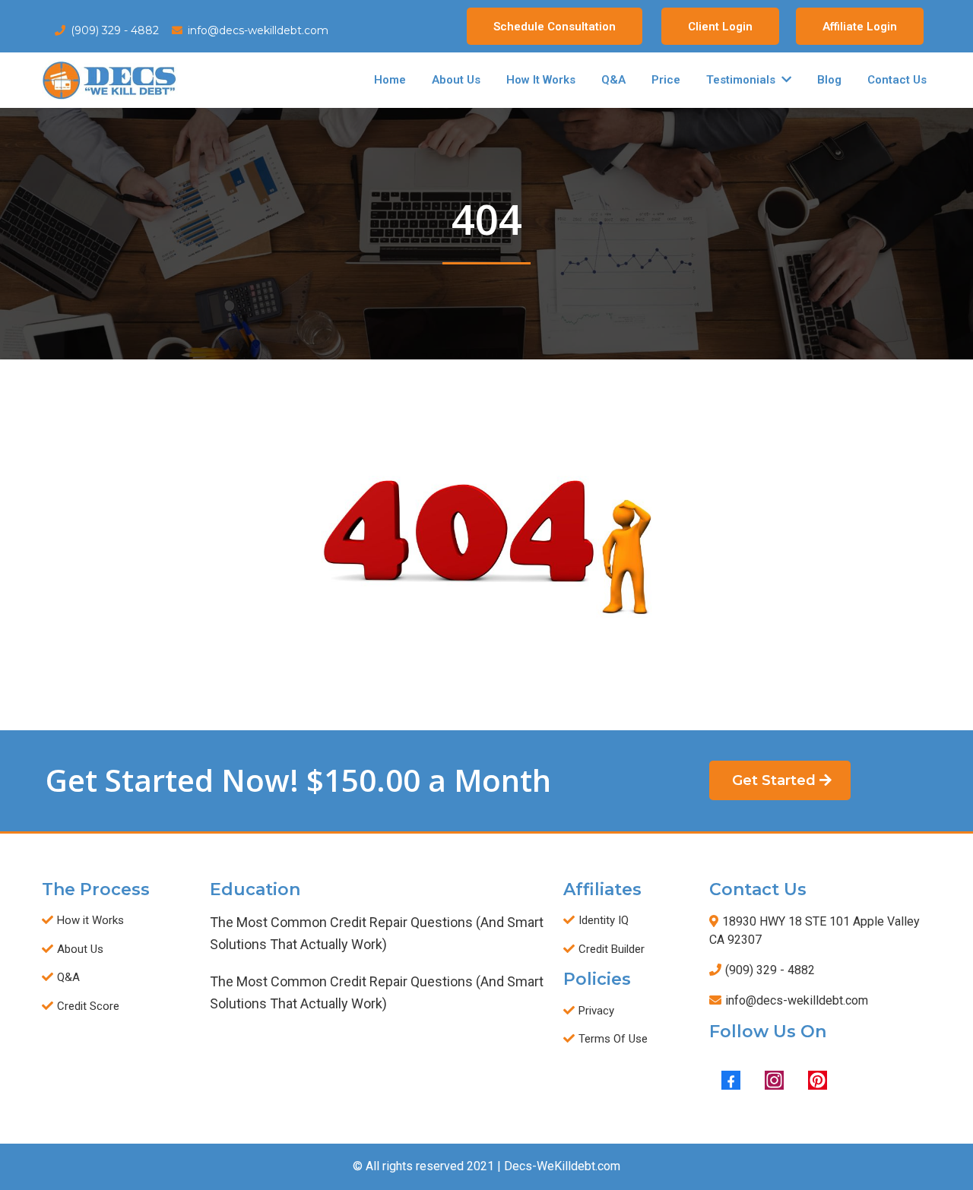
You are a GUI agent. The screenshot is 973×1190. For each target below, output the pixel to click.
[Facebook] (731, 1080)
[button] (784, 80)
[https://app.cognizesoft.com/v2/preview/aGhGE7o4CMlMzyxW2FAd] (110, 80)
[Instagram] (774, 1080)
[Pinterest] (817, 1080)
